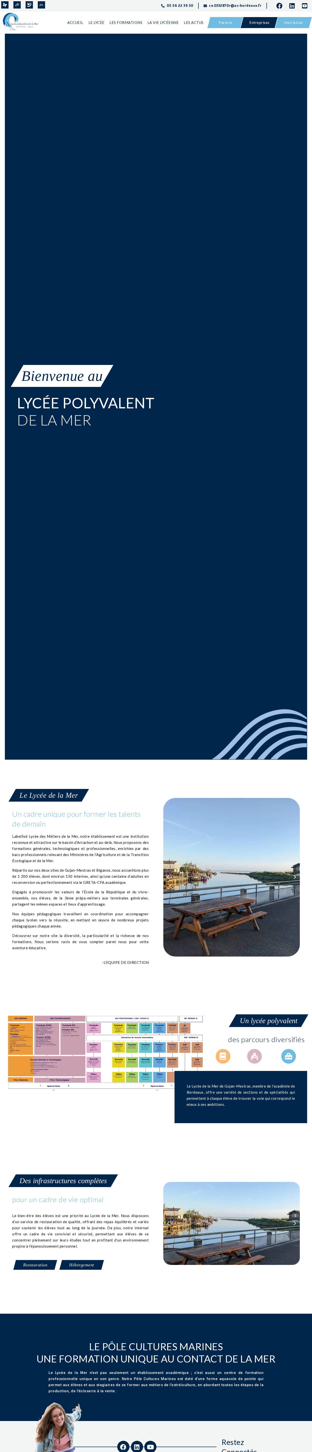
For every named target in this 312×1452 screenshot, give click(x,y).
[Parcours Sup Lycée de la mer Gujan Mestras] (17, 5)
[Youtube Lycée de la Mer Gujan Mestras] (306, 6)
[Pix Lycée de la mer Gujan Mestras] (41, 5)
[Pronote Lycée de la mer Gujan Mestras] (5, 5)
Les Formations (125, 22)
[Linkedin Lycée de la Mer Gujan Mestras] (293, 6)
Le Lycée (96, 22)
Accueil (75, 22)
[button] (168, 877)
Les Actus (194, 22)
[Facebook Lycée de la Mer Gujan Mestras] (280, 6)
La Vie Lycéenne (163, 22)
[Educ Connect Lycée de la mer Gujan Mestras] (29, 5)
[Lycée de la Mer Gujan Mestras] (22, 22)
